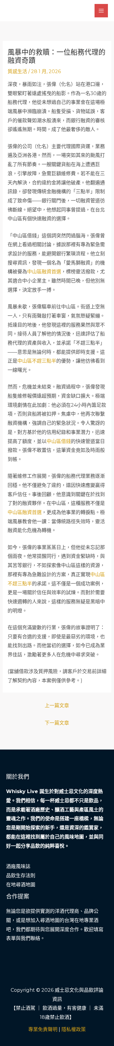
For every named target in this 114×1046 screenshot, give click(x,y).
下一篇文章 (57, 723)
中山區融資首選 (44, 272)
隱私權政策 (73, 1029)
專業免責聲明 (42, 1029)
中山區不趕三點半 (36, 361)
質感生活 (17, 71)
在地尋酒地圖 (20, 885)
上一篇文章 (57, 705)
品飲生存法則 (20, 875)
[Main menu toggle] (101, 10)
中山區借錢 (59, 441)
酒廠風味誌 (18, 866)
